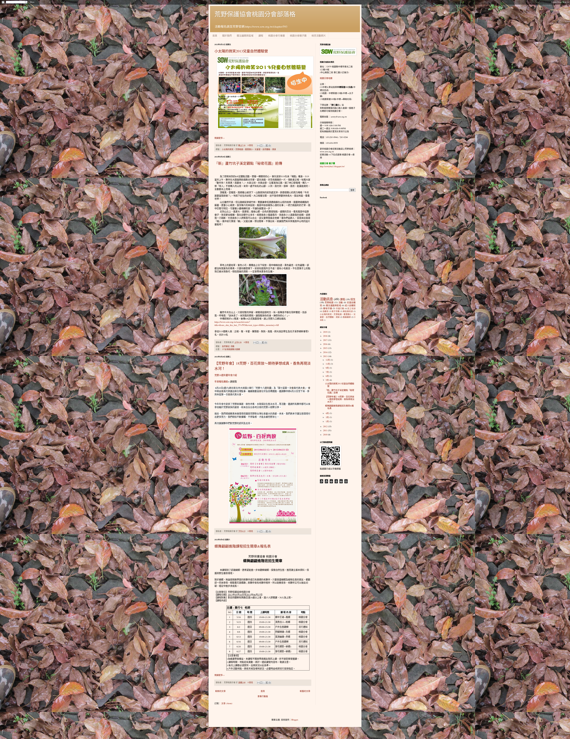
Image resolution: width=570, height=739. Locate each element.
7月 (327, 372)
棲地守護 (327, 308)
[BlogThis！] (261, 145)
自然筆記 (226, 346)
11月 (328, 363)
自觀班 (326, 311)
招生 (353, 299)
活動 (232, 346)
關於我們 (227, 35)
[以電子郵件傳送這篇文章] (258, 145)
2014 (325, 352)
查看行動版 (263, 696)
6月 (327, 376)
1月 (327, 421)
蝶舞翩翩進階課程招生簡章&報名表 (242, 546)
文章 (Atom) (226, 703)
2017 (325, 340)
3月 (327, 417)
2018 (325, 335)
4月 (327, 413)
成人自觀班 (350, 305)
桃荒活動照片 (319, 35)
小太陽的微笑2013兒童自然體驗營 (241, 51)
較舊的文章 (305, 691)
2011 (325, 430)
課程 (260, 35)
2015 (325, 348)
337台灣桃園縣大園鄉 (231, 349)
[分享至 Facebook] (266, 145)
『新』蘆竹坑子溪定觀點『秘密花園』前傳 (248, 163)
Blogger (294, 719)
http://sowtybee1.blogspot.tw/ (332, 166)
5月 (327, 380)
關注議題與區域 (245, 35)
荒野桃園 (329, 302)
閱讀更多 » (219, 137)
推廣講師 (347, 317)
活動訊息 (326, 299)
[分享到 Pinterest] (269, 145)
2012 (325, 426)
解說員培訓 (348, 311)
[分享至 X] (264, 145)
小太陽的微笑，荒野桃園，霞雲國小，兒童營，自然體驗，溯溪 (249, 149)
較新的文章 (220, 691)
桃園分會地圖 (326, 78)
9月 (327, 367)
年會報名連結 (221, 381)
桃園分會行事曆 (276, 35)
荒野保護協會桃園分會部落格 (255, 14)
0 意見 (250, 145)
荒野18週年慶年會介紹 (225, 375)
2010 (325, 434)
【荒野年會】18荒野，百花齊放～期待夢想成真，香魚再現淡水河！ (339, 399)
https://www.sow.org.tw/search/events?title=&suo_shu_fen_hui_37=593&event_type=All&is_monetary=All (246, 323)
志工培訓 (351, 308)
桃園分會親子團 (298, 35)
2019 (325, 331)
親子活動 (336, 311)
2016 (325, 344)
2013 (325, 356)
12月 (328, 359)
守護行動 (340, 308)
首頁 (214, 35)
